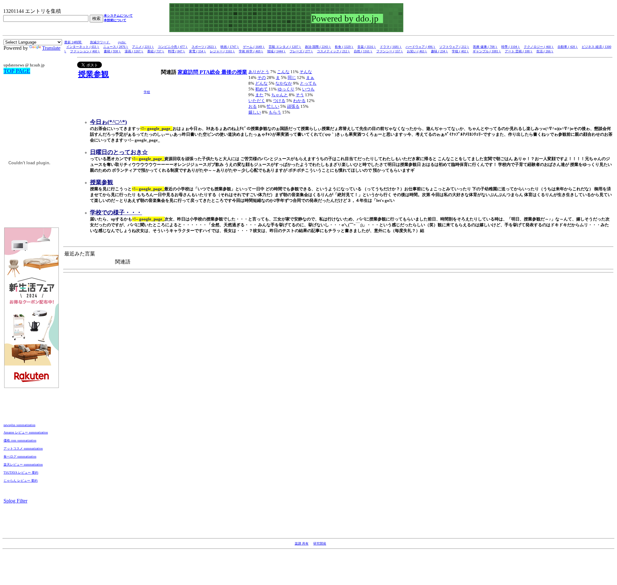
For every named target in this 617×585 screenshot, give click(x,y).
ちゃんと (279, 94)
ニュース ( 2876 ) (115, 46)
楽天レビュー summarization (23, 464)
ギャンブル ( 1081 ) (487, 51)
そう (300, 94)
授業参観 (93, 74)
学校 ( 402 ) (460, 51)
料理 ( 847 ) (176, 51)
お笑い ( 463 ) (417, 51)
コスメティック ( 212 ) (333, 51)
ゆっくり (286, 89)
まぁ (310, 77)
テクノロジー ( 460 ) (539, 46)
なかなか (283, 83)
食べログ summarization (20, 456)
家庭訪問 (189, 72)
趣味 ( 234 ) (439, 51)
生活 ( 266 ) (544, 51)
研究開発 (319, 543)
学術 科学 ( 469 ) (251, 51)
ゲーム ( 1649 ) (254, 46)
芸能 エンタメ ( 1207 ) (285, 46)
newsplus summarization (19, 425)
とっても (308, 83)
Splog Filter (15, 500)
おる (252, 106)
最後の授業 (234, 72)
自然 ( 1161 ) (363, 51)
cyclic (122, 42)
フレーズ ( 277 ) (301, 51)
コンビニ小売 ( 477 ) (173, 46)
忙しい (273, 106)
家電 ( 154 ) (197, 51)
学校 (147, 92)
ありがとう (258, 71)
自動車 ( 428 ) (568, 46)
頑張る (293, 106)
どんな (261, 83)
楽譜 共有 (301, 543)
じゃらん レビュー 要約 (21, 480)
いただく (256, 100)
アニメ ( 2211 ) (143, 46)
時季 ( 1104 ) (510, 46)
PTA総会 (210, 72)
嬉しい (254, 112)
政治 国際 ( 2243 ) (318, 46)
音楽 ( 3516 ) (366, 46)
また (259, 94)
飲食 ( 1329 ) (344, 46)
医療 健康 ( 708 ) (485, 46)
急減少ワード (100, 42)
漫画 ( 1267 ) (134, 51)
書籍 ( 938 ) (112, 51)
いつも (308, 89)
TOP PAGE (17, 71)
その (261, 77)
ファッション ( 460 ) (85, 51)
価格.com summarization (20, 440)
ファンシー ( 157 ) (389, 51)
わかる (299, 100)
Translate (51, 48)
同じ (292, 77)
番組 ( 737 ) (155, 51)
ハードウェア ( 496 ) (420, 46)
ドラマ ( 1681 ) (391, 46)
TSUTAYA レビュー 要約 (21, 472)
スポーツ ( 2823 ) (204, 46)
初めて (261, 89)
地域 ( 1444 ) (276, 51)
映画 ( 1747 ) (229, 46)
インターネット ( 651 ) (82, 46)
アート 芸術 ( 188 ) (518, 51)
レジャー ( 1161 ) (222, 51)
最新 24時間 (73, 42)
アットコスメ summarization (23, 448)
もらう (275, 112)
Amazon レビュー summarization (26, 432)
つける (279, 100)
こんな (283, 71)
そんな (306, 71)
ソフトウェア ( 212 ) (454, 46)
